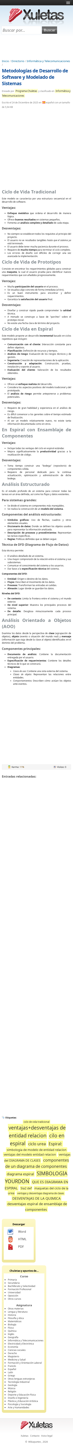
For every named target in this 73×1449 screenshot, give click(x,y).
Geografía (13, 1337)
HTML (22, 1239)
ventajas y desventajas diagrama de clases (40, 1193)
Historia (12, 1315)
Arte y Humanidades (18, 1407)
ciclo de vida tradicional (36, 1122)
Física (11, 1327)
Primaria (12, 1279)
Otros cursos (14, 1298)
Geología (12, 1385)
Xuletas (24, 1435)
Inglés (11, 1334)
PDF (21, 1247)
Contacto (34, 1435)
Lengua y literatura (18, 1311)
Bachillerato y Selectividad (21, 1286)
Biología (12, 1324)
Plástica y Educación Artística (23, 1401)
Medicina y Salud (16, 1359)
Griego (11, 1375)
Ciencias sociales (17, 1350)
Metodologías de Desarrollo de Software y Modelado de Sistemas (35, 76)
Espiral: (55, 1143)
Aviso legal (46, 1435)
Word (22, 1232)
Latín (10, 1372)
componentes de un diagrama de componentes (37, 1163)
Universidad (14, 1292)
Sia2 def (26, 1188)
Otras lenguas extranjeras (21, 1378)
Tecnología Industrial (19, 1382)
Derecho (12, 1353)
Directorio (17, 61)
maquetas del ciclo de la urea (38, 1190)
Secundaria (14, 1282)
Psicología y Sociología (19, 1404)
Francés (12, 1366)
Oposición (13, 1295)
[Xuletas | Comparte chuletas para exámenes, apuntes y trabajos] (36, 24)
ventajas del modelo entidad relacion (30, 1154)
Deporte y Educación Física (22, 1394)
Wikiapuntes (34, 1441)
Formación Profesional (19, 1289)
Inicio (5, 61)
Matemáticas (15, 1321)
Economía (13, 1346)
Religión (12, 1391)
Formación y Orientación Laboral (25, 1362)
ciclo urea (37, 1143)
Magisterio (13, 1356)
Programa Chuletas (26, 91)
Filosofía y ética (16, 1318)
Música (11, 1388)
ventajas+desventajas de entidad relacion (37, 1131)
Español (12, 1369)
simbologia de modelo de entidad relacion (36, 1150)
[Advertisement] (36, 47)
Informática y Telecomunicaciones (48, 61)
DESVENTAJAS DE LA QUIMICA (36, 1198)
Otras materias (16, 1308)
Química (12, 1331)
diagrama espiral (20, 1174)
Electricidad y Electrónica (21, 1343)
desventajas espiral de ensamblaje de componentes (37, 1206)
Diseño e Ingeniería (18, 1397)
